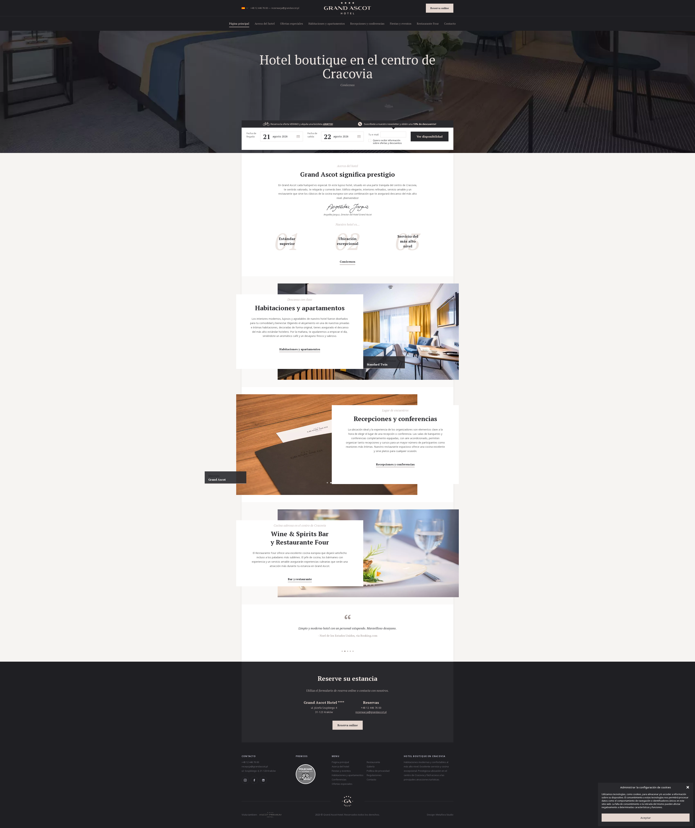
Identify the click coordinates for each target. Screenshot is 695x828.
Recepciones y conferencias (367, 23)
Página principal (239, 23)
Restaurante (373, 762)
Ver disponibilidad (430, 136)
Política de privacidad (378, 770)
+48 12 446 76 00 (259, 8)
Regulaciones (374, 775)
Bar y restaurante (300, 579)
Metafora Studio (444, 814)
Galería (370, 766)
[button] (688, 787)
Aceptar (646, 817)
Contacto (450, 23)
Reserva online (439, 8)
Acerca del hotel (265, 23)
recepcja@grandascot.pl (255, 766)
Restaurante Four (428, 23)
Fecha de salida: (312, 135)
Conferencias (339, 779)
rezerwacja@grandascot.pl (285, 8)
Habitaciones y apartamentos (326, 23)
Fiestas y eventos (400, 23)
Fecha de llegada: (251, 135)
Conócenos (347, 262)
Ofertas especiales (291, 23)
